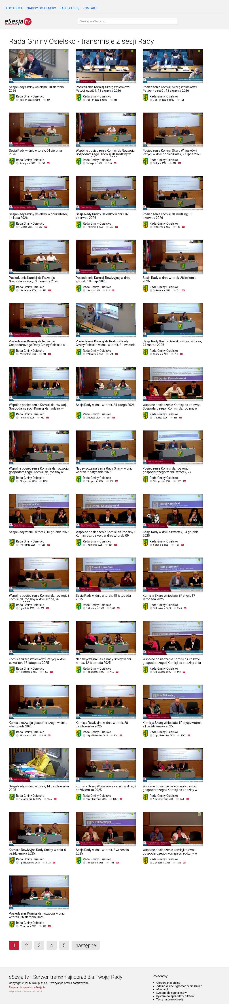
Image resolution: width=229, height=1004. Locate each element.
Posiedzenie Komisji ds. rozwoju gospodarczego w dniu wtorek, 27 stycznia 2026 (167, 472)
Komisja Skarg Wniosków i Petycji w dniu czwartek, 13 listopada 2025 (37, 661)
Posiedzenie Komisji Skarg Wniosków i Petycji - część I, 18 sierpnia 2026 (170, 88)
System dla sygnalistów (171, 992)
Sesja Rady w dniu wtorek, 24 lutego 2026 (105, 405)
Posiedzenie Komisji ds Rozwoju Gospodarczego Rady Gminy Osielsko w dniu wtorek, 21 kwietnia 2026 (37, 344)
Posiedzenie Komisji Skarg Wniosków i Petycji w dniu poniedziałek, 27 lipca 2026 (172, 152)
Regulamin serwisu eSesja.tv (27, 987)
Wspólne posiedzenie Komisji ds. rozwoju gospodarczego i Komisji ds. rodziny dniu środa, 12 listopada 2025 (172, 662)
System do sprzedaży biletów (175, 996)
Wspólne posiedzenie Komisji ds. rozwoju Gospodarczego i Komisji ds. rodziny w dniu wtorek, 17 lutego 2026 (172, 408)
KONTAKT (90, 8)
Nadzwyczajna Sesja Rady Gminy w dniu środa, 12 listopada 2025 (104, 661)
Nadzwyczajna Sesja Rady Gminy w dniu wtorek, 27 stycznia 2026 (104, 470)
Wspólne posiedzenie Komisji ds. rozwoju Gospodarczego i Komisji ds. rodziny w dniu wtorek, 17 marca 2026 (38, 408)
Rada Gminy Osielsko (30, 96)
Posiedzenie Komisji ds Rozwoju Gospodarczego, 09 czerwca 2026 (33, 279)
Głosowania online (168, 982)
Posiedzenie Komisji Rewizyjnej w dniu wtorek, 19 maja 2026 (103, 279)
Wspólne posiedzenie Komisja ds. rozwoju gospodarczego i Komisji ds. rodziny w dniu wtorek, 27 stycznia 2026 (39, 472)
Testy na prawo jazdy (169, 999)
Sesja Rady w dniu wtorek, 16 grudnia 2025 (39, 532)
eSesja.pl (162, 989)
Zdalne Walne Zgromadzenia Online (179, 986)
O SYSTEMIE (14, 8)
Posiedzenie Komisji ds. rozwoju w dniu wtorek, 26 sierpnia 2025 (37, 915)
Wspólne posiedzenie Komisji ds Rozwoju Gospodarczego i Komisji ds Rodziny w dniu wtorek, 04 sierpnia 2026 (105, 154)
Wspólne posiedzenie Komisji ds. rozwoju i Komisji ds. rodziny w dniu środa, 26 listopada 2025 (39, 599)
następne (85, 945)
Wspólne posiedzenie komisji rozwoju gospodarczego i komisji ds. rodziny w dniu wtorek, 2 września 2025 (170, 853)
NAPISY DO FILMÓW (41, 8)
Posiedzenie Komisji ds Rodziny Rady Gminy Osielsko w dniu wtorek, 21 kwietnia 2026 (106, 344)
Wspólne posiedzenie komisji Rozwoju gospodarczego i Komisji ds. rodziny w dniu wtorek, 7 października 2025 (170, 790)
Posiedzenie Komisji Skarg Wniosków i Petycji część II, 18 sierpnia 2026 (103, 88)
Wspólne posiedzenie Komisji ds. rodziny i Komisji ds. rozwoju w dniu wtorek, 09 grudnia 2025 (105, 535)
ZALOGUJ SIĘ (69, 8)
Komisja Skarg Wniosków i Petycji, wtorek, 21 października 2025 (172, 724)
